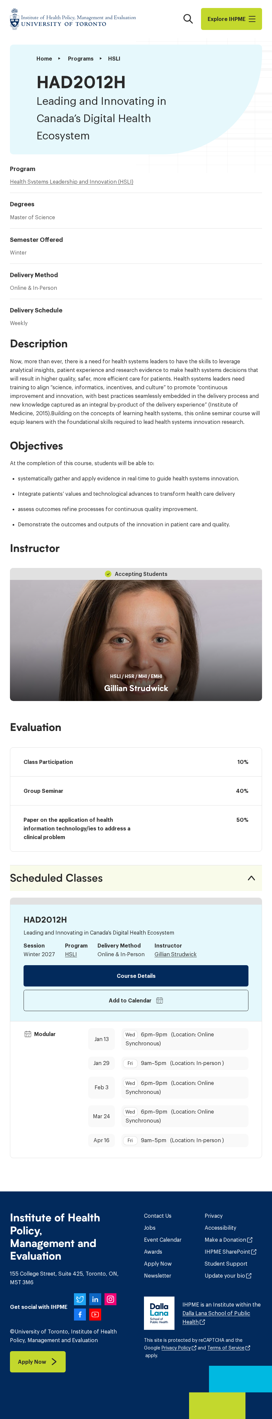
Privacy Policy (176, 1347)
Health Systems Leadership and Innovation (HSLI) (71, 181)
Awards (153, 1251)
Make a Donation (225, 1239)
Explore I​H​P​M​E (226, 19)
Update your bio (225, 1275)
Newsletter (157, 1275)
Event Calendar (162, 1239)
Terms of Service (225, 1347)
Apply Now (158, 1263)
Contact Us (157, 1215)
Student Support (226, 1263)
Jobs (150, 1227)
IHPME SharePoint (227, 1251)
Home (44, 58)
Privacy (214, 1215)
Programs (81, 58)
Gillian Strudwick (136, 688)
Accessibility (220, 1227)
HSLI (71, 954)
